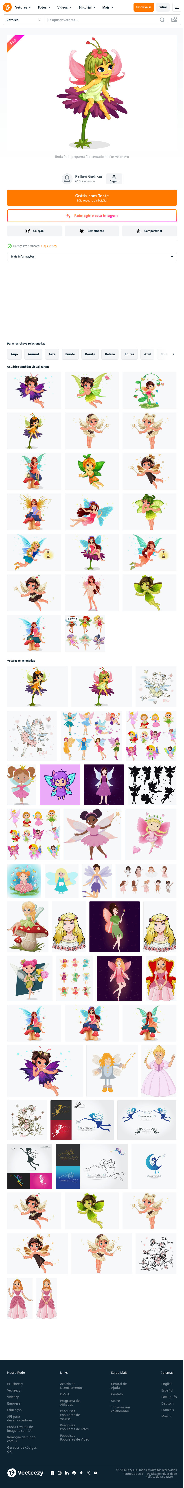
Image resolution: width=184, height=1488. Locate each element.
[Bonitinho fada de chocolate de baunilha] (92, 428)
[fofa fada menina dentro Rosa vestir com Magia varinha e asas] (92, 832)
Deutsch (164, 1401)
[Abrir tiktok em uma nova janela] (81, 1470)
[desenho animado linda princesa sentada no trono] (161, 976)
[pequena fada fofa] (92, 550)
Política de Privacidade (158, 1471)
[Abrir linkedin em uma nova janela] (67, 1470)
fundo (70, 352)
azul (147, 352)
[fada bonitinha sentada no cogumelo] (92, 1020)
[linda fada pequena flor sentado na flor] (101, 684)
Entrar (163, 7)
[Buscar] (162, 19)
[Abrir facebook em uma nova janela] (52, 1470)
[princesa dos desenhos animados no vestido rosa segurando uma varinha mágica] (158, 1068)
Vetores (21, 7)
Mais (106, 7)
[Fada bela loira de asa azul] (34, 550)
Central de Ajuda (117, 1383)
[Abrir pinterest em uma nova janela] (74, 1470)
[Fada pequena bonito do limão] (149, 509)
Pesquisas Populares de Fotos (73, 1425)
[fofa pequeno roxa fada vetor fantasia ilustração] (97, 879)
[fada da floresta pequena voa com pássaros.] (156, 684)
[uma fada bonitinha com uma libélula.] (156, 1251)
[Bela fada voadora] (92, 509)
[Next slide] (166, 352)
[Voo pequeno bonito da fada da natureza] (92, 388)
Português (165, 1394)
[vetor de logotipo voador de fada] (153, 1164)
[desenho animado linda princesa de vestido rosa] (20, 1296)
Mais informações (23, 254)
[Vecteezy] (7, 7)
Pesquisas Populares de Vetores (69, 1412)
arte (52, 352)
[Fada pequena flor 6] (149, 388)
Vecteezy (13, 1388)
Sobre (113, 1398)
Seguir (114, 181)
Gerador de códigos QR (22, 1447)
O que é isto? (49, 246)
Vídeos (62, 7)
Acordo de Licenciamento (70, 1383)
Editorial (85, 7)
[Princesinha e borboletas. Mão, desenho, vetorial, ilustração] (24, 879)
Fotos (42, 7)
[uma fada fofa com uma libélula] (27, 1118)
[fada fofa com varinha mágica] (112, 1068)
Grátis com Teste (92, 197)
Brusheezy (15, 1381)
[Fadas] (85, 631)
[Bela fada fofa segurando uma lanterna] (149, 550)
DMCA (63, 1391)
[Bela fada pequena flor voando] (34, 388)
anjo (14, 352)
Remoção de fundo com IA (21, 1436)
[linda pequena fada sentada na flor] (34, 428)
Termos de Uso (130, 1471)
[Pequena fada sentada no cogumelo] (34, 631)
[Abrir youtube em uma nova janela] (95, 1470)
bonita (90, 352)
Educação (14, 1407)
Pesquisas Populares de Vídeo (69, 1437)
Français (164, 1407)
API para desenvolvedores (20, 1416)
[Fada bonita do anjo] (92, 590)
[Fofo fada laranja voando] (92, 469)
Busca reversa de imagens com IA (20, 1426)
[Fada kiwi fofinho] (149, 590)
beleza (110, 352)
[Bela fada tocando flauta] (34, 469)
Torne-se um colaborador (118, 1407)
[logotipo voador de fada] (82, 1118)
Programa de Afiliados (69, 1400)
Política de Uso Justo (156, 1474)
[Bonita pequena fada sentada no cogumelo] (149, 1020)
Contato (115, 1391)
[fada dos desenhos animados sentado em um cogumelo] (27, 924)
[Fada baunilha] (149, 428)
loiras (129, 352)
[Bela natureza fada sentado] (34, 509)
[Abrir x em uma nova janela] (88, 1470)
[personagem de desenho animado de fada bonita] (30, 976)
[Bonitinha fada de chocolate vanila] (149, 469)
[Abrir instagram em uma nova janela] (59, 1470)
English (163, 1381)
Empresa (13, 1401)
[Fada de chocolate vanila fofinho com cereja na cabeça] (34, 590)
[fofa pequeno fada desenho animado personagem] (60, 782)
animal (33, 352)
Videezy (13, 1394)
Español (164, 1388)
